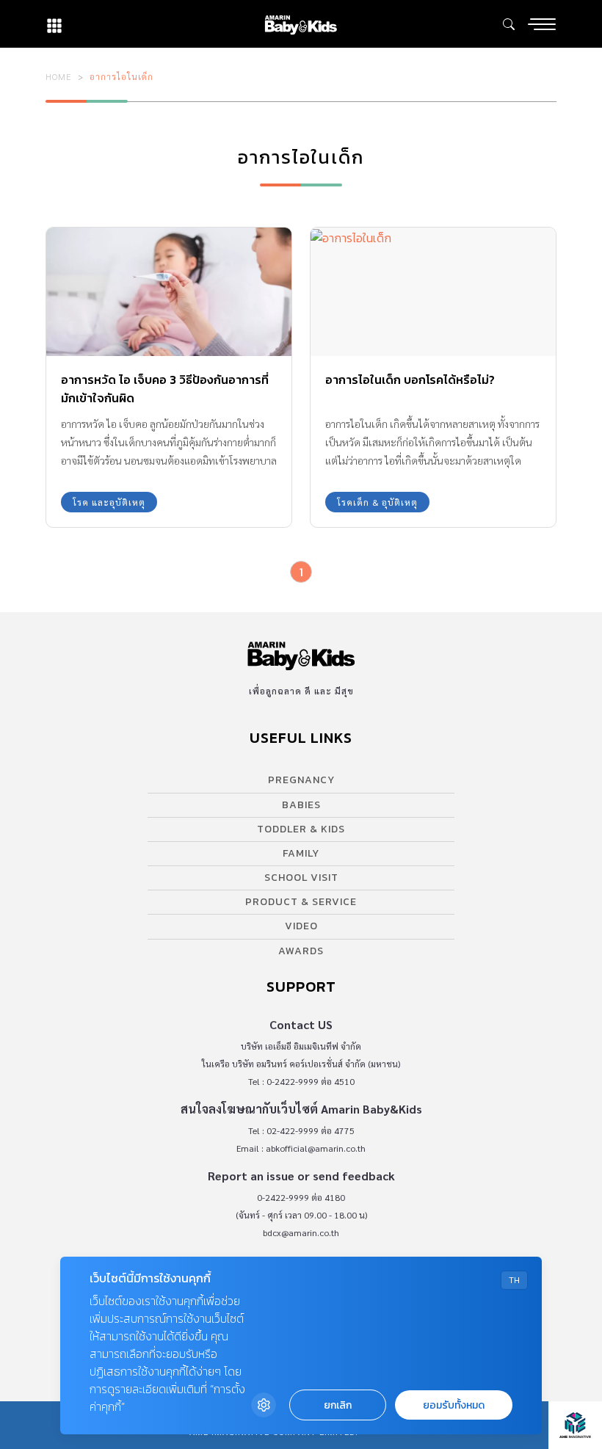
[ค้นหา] (508, 24)
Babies (301, 805)
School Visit (301, 877)
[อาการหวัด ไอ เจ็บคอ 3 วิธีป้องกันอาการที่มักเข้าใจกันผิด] (168, 292)
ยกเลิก (338, 1405)
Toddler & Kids (301, 829)
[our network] (54, 24)
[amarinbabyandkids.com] (300, 24)
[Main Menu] (541, 24)
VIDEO (301, 926)
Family (301, 853)
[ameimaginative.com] (575, 1425)
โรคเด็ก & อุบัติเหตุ (377, 502)
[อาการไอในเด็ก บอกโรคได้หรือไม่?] (433, 292)
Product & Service (301, 901)
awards (301, 951)
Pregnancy (301, 780)
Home (59, 76)
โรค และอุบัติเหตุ (109, 502)
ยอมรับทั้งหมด (454, 1405)
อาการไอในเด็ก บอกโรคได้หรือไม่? (410, 379)
